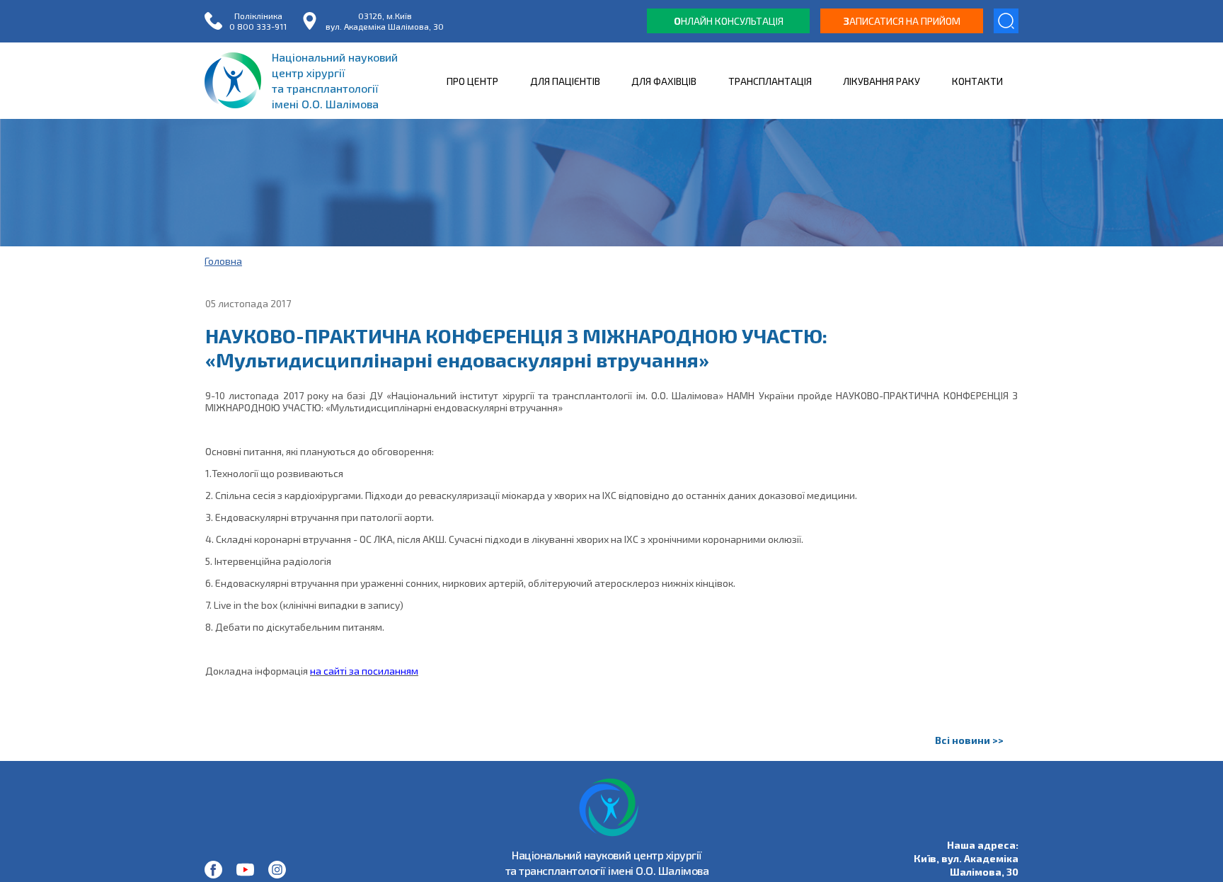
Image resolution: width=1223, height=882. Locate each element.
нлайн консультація (728, 21)
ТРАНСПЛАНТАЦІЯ (770, 81)
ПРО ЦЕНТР (472, 81)
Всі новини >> (969, 740)
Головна (223, 261)
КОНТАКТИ (977, 81)
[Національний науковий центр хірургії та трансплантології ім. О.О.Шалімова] (213, 869)
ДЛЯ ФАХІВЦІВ (663, 81)
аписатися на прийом (902, 21)
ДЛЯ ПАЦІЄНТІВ (565, 81)
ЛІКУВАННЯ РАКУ (881, 81)
